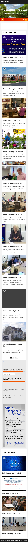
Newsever (18, 540)
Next (16, 357)
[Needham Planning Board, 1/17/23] (14, 265)
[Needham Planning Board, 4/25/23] (14, 76)
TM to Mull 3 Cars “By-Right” (11, 311)
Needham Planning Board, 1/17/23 (12, 277)
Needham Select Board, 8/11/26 (11, 513)
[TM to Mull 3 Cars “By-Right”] (14, 298)
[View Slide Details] (14, 364)
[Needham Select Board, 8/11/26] (14, 503)
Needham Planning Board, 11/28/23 (13, 57)
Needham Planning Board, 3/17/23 (12, 183)
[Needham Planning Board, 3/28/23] (14, 139)
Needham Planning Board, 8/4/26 (11, 533)
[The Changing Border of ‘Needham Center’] (14, 331)
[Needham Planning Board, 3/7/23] (14, 202)
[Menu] (5, 19)
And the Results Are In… (8, 384)
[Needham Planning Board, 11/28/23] (14, 45)
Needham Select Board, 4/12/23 (12, 120)
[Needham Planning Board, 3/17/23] (14, 171)
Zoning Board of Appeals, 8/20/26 (11, 473)
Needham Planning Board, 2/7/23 (12, 246)
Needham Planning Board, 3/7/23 (12, 214)
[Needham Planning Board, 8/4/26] (14, 524)
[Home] (2, 20)
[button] (5, 19)
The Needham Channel (14, 10)
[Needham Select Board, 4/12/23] (14, 108)
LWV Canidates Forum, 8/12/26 (11, 493)
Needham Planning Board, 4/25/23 (13, 89)
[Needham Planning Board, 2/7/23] (14, 234)
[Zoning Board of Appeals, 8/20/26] (14, 463)
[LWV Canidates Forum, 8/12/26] (14, 483)
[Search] (24, 20)
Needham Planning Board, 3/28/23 (13, 151)
